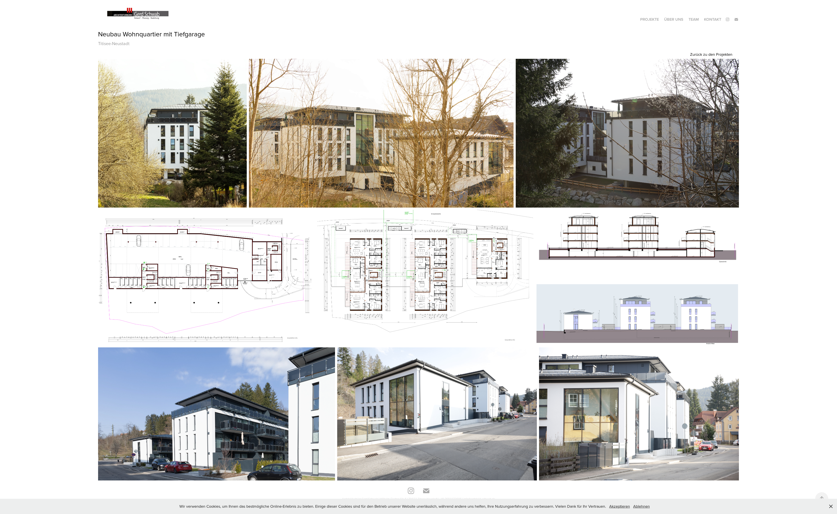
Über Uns (673, 19)
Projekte (649, 19)
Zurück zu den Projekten (711, 54)
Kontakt (712, 19)
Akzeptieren (619, 506)
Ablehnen (641, 506)
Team (694, 19)
